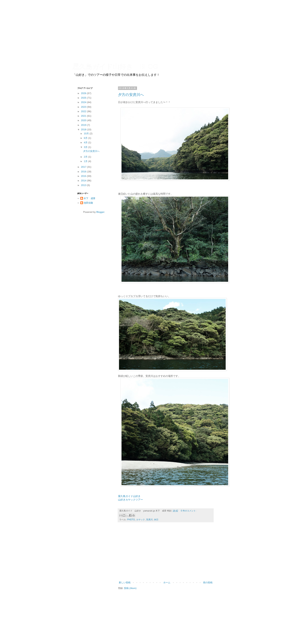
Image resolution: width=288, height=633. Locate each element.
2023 (84, 107)
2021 (84, 116)
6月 (86, 138)
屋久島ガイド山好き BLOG (115, 66)
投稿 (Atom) (130, 588)
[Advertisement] (165, 553)
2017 (84, 167)
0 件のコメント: (188, 511)
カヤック (140, 519)
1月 (86, 161)
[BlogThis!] (124, 515)
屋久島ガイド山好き (129, 496)
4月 (86, 142)
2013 (84, 185)
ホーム (166, 582)
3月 (86, 147)
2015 (84, 176)
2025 (84, 97)
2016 (84, 171)
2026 (84, 93)
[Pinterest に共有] (133, 515)
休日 (156, 519)
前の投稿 (207, 582)
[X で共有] (127, 515)
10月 (87, 133)
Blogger (100, 212)
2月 (86, 156)
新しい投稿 (124, 582)
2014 (84, 180)
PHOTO (131, 519)
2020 (84, 120)
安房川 (149, 519)
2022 (84, 111)
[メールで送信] (120, 515)
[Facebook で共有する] (130, 515)
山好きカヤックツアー (130, 499)
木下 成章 (89, 198)
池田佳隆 (88, 202)
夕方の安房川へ (131, 95)
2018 (84, 129)
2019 (84, 125)
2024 (84, 102)
